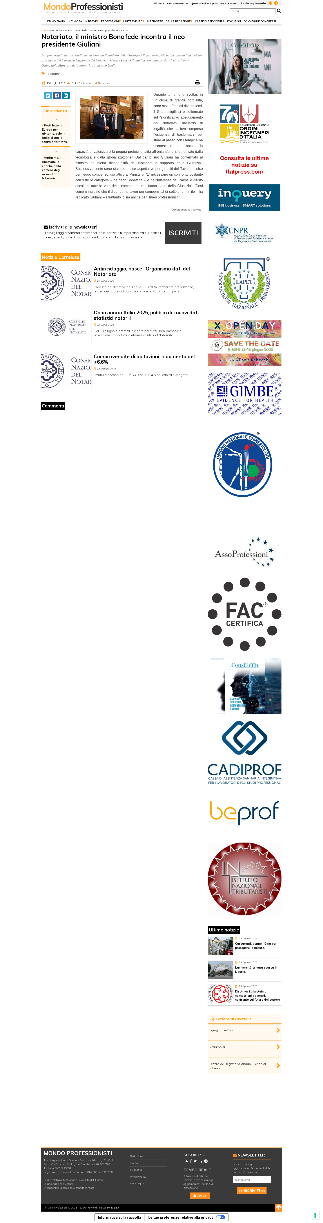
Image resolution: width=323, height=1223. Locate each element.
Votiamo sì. (217, 1047)
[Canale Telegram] (205, 1161)
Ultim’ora (75, 21)
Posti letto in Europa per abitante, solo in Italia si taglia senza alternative (55, 134)
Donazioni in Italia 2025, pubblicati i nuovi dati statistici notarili (146, 315)
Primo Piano (56, 21)
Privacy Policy (138, 1176)
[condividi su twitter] (48, 95)
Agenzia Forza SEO (108, 1207)
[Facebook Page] (190, 1161)
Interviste (155, 21)
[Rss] (185, 1161)
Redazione (136, 1156)
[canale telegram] (275, 3)
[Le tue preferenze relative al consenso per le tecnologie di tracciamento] (315, 1215)
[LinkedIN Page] (199, 1161)
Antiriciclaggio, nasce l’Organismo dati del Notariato (142, 271)
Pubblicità (136, 1169)
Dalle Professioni (82, 83)
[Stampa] (197, 83)
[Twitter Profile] (194, 1161)
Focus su (234, 21)
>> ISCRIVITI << (252, 1190)
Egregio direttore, (221, 1030)
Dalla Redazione (178, 21)
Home (44, 30)
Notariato (54, 73)
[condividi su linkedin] (66, 95)
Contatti (135, 1163)
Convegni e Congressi (259, 21)
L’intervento (133, 21)
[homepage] (83, 14)
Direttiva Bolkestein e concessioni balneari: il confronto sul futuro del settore (257, 995)
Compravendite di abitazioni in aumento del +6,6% (144, 359)
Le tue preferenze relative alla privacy (180, 1217)
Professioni (110, 21)
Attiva (201, 1196)
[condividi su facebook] (57, 95)
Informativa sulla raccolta (119, 1217)
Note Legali (137, 1183)
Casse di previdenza (210, 21)
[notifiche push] (269, 3)
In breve (91, 21)
